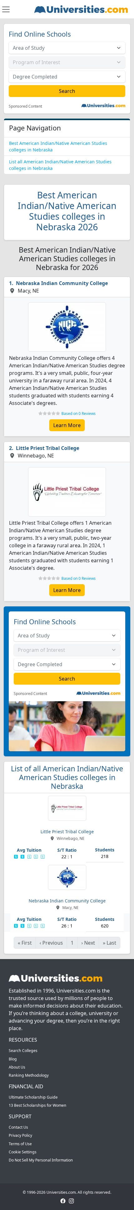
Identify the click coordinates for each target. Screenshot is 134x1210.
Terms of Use (20, 1143)
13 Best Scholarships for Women (37, 1105)
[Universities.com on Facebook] (62, 1200)
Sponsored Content (25, 106)
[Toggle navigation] (6, 9)
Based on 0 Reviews (78, 413)
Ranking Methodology (29, 1075)
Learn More (67, 425)
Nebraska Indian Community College (62, 283)
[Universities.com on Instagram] (71, 1200)
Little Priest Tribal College (47, 448)
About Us (17, 1067)
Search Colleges (23, 1050)
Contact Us (18, 1127)
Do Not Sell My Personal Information (41, 1160)
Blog (13, 1059)
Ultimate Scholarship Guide (33, 1097)
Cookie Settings (22, 1152)
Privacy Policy (20, 1135)
